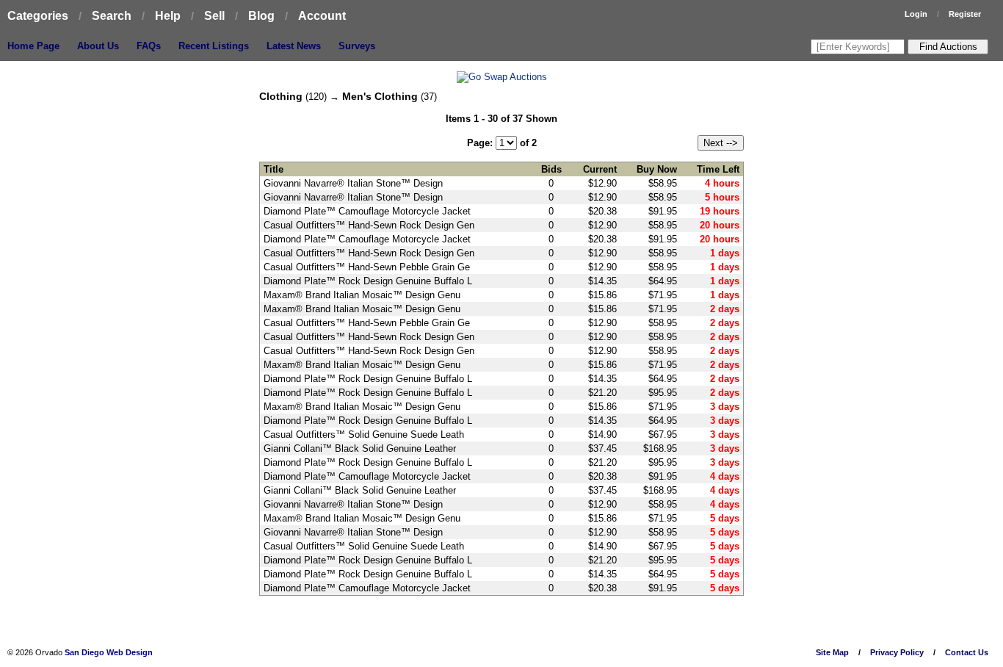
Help (168, 16)
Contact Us (966, 652)
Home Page (33, 45)
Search (111, 16)
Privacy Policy (897, 652)
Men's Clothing (380, 96)
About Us (98, 45)
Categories (37, 16)
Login (916, 14)
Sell (214, 16)
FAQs (149, 45)
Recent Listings (213, 45)
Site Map (832, 652)
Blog (261, 16)
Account (322, 16)
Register (965, 14)
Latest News (294, 45)
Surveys (356, 45)
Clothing (281, 96)
